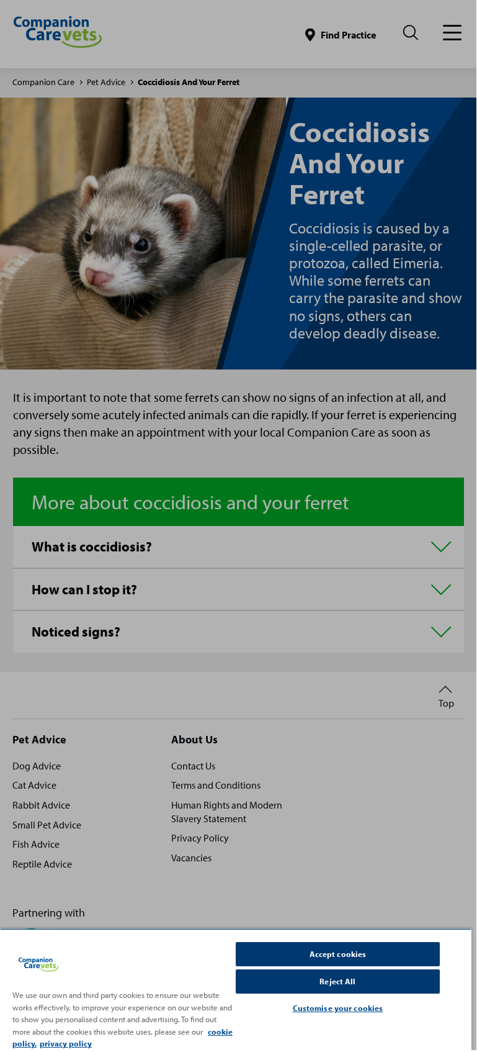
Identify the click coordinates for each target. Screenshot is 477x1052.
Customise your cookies (338, 1008)
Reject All (337, 981)
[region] (235, 989)
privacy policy (66, 1043)
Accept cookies (338, 954)
